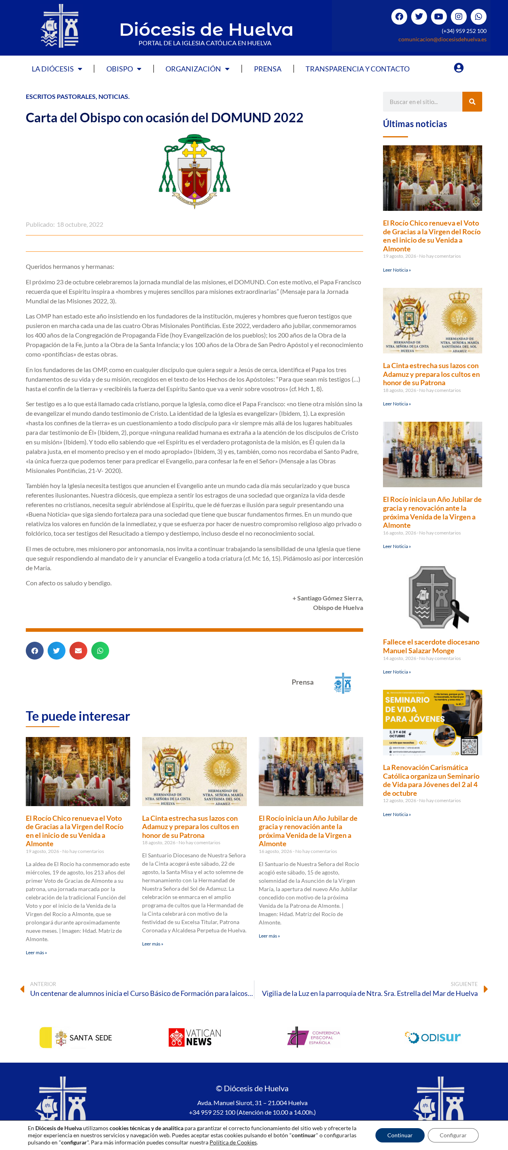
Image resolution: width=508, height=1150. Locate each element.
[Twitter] (419, 17)
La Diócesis (53, 68)
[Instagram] (459, 17)
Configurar (453, 1135)
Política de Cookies (233, 1142)
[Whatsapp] (479, 17)
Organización (193, 68)
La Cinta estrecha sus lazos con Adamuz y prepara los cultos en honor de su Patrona (190, 826)
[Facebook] (399, 17)
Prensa (267, 68)
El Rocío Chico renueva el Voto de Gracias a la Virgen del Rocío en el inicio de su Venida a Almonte (74, 831)
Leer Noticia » (397, 270)
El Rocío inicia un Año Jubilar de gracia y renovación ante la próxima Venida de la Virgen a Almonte (308, 831)
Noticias (113, 96)
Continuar (400, 1135)
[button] (35, 651)
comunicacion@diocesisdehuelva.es (442, 39)
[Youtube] (439, 17)
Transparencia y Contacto (358, 68)
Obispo (119, 68)
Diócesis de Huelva (206, 29)
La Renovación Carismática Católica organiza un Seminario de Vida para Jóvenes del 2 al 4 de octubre (431, 780)
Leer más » (36, 952)
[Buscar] (472, 102)
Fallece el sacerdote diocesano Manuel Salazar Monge (431, 646)
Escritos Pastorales (61, 96)
